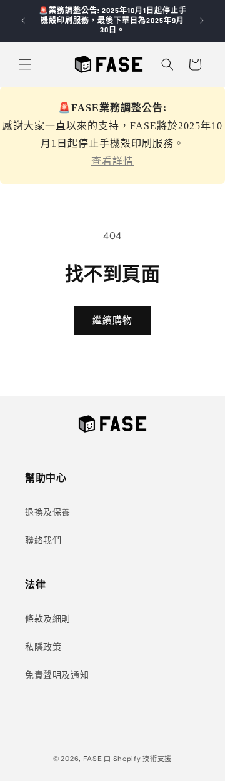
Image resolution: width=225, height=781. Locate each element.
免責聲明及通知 (57, 674)
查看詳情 (112, 161)
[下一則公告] (202, 20)
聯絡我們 (43, 540)
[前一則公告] (23, 20)
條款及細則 (48, 618)
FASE (92, 758)
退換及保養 (48, 512)
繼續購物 (112, 320)
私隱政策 (43, 646)
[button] (25, 64)
